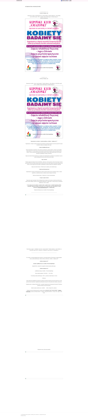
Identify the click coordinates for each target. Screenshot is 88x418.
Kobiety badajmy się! (44, 13)
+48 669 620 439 (19, 0)
